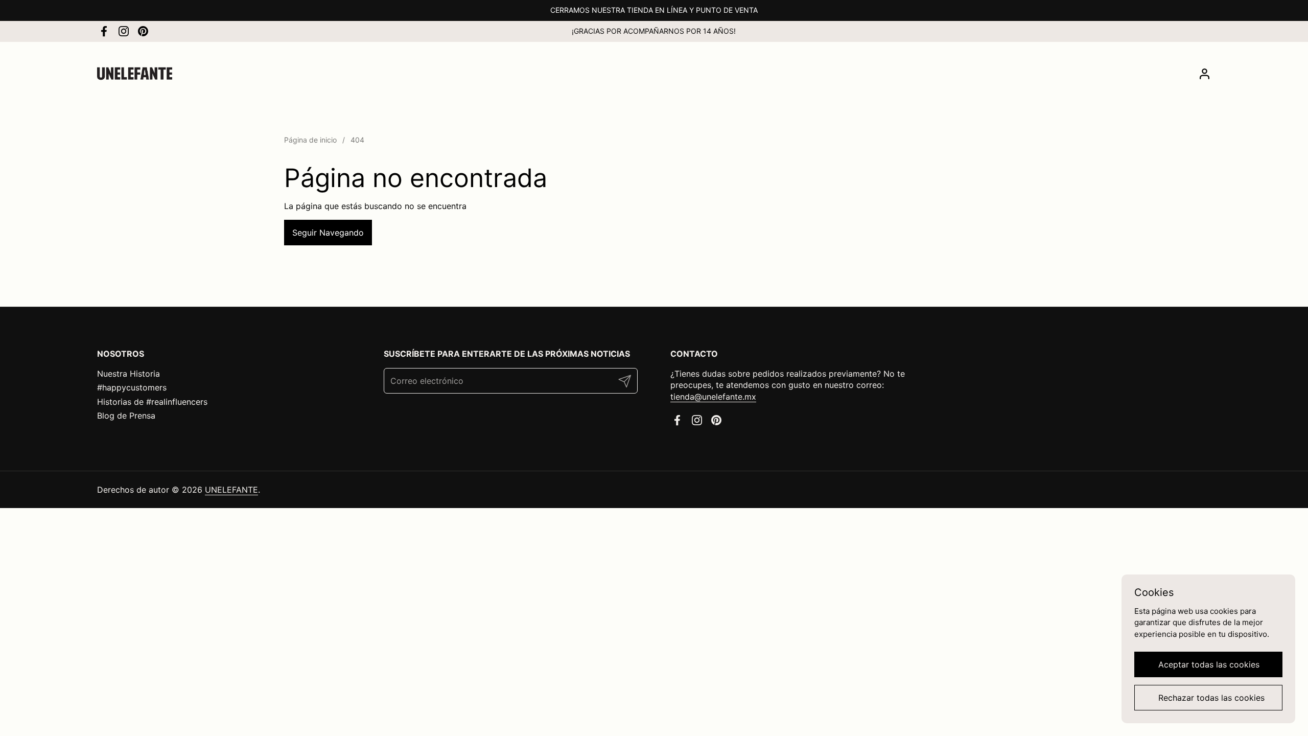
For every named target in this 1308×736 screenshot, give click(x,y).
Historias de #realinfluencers (152, 402)
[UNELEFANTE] (134, 73)
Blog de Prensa (126, 415)
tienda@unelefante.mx (713, 397)
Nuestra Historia (128, 374)
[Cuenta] (1204, 73)
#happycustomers (132, 387)
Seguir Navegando (328, 232)
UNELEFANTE (231, 490)
